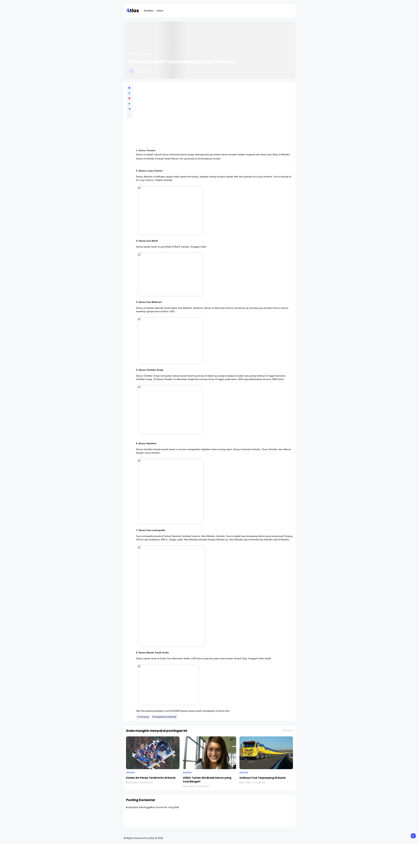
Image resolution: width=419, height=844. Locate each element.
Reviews (149, 10)
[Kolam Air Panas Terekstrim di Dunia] (153, 752)
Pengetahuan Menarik (165, 717)
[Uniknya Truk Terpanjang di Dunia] (266, 752)
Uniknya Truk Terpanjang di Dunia (262, 777)
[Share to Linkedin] (129, 104)
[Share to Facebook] (129, 88)
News (160, 10)
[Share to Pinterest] (129, 98)
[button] (129, 114)
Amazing (145, 53)
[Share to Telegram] (129, 109)
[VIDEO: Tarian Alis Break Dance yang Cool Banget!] (209, 752)
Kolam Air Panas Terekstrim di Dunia (150, 777)
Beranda (133, 53)
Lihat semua (287, 730)
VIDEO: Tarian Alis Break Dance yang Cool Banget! (207, 779)
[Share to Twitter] (129, 93)
